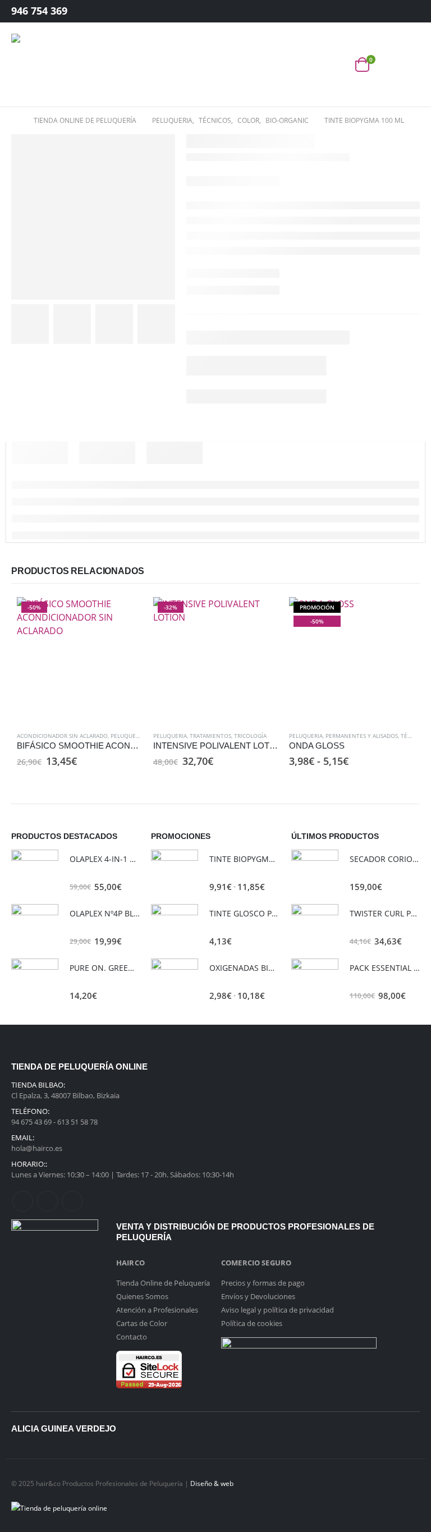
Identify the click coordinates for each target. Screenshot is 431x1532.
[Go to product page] (34, 873)
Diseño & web (211, 1483)
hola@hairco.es (36, 1148)
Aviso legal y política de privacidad (277, 1310)
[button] (337, 64)
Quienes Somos (142, 1296)
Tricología (250, 736)
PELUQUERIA (127, 736)
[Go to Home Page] (14, 120)
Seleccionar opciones (396, 616)
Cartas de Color (141, 1323)
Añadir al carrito (123, 616)
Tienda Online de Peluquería (163, 1283)
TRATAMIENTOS (210, 736)
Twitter (47, 1201)
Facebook (22, 1201)
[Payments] (59, 1506)
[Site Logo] (42, 64)
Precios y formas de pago (263, 1283)
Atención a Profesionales (157, 1310)
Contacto (131, 1337)
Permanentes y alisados (361, 736)
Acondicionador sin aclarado (62, 736)
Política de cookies (251, 1323)
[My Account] (402, 11)
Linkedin (72, 1201)
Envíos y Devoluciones (258, 1296)
